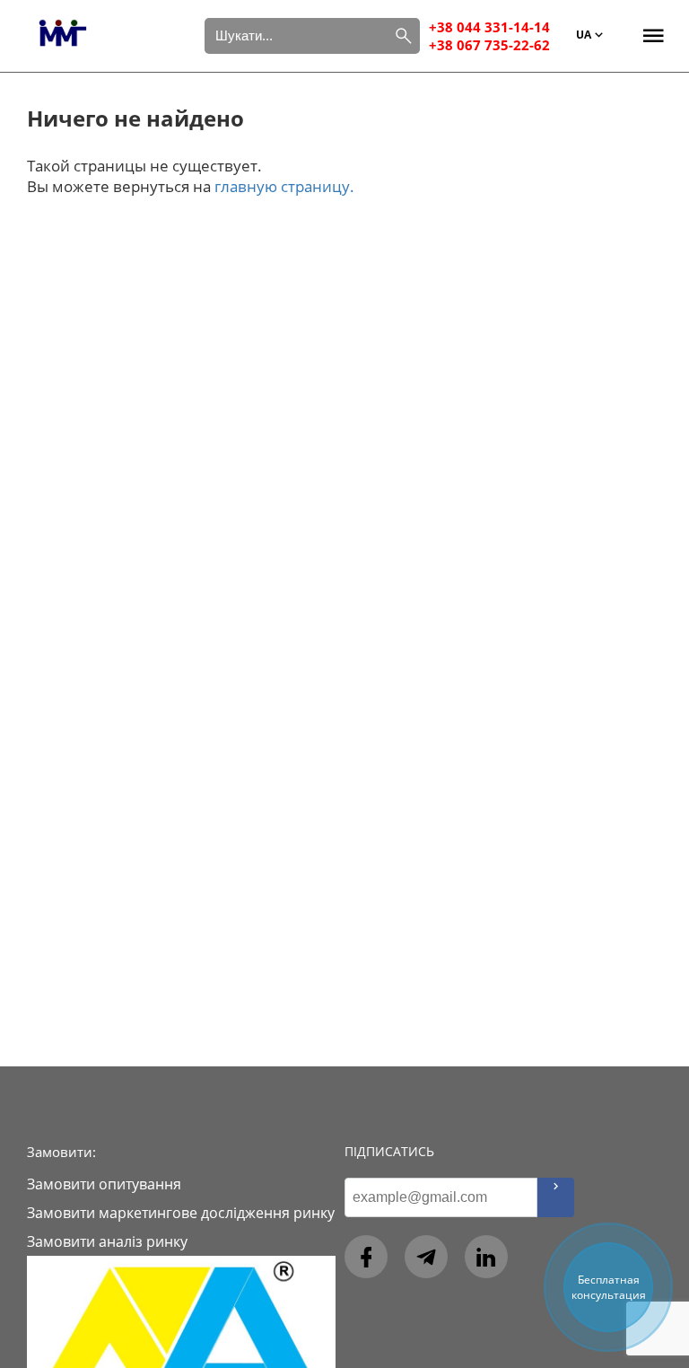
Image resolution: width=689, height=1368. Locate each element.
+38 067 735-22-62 (489, 45)
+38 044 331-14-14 (489, 27)
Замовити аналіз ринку (107, 1241)
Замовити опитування (104, 1184)
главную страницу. (284, 186)
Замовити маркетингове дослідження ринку (181, 1213)
